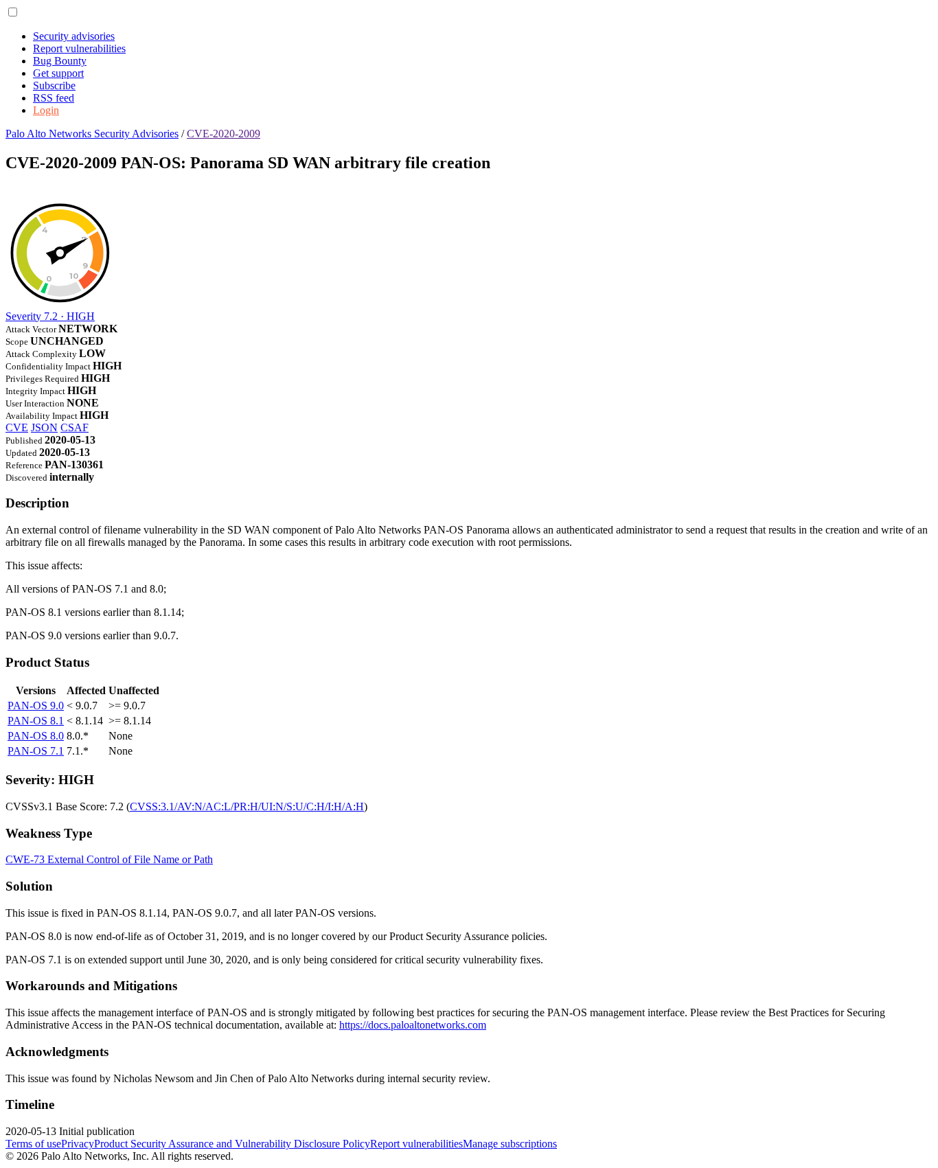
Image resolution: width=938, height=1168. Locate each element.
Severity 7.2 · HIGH (50, 316)
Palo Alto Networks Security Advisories (92, 133)
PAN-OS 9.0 (36, 705)
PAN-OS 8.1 (36, 720)
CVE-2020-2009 (223, 133)
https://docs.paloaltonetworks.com (412, 1025)
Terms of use (33, 1143)
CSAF (74, 427)
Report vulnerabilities (79, 48)
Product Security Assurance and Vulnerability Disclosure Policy (232, 1143)
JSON (44, 427)
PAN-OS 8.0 (36, 736)
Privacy (77, 1143)
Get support (58, 73)
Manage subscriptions (510, 1143)
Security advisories (74, 36)
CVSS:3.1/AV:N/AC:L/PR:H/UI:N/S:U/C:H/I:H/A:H (247, 806)
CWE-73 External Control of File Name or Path (109, 859)
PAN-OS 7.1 (36, 751)
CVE (16, 427)
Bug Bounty (60, 61)
